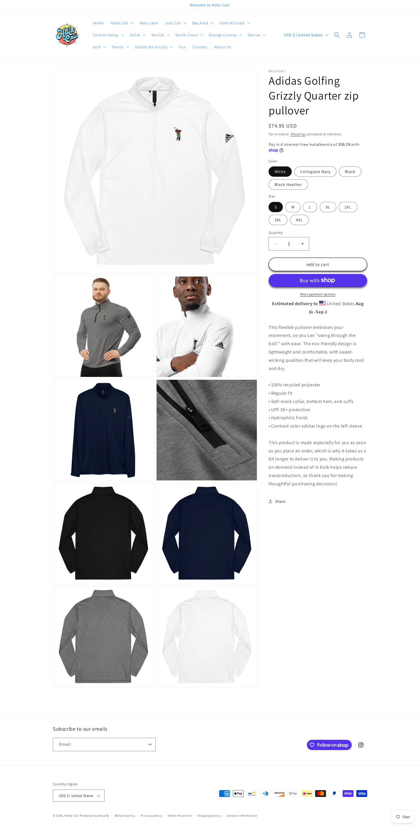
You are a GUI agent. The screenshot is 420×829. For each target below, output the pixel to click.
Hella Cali (72, 816)
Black (350, 171)
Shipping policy (209, 816)
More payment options (317, 294)
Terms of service (179, 816)
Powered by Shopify (94, 816)
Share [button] (280, 501)
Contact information (241, 816)
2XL (348, 206)
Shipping (298, 134)
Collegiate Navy (315, 171)
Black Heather (288, 184)
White (280, 171)
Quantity (276, 232)
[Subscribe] (149, 744)
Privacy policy (151, 816)
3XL (278, 219)
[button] (121, 23)
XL (328, 206)
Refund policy (125, 816)
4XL (299, 219)
